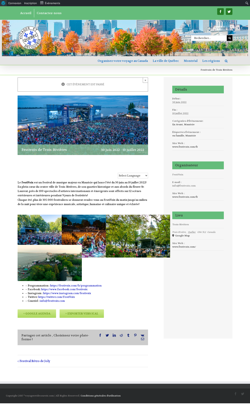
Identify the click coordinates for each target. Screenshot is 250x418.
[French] (127, 168)
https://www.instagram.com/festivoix (67, 293)
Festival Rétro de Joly (35, 361)
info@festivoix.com (52, 301)
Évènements (52, 3)
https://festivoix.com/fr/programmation (76, 285)
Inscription (30, 3)
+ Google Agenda (36, 313)
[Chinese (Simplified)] (117, 168)
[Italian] (136, 168)
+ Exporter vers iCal (81, 313)
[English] (122, 168)
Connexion (14, 3)
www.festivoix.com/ (184, 246)
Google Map (182, 235)
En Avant (177, 124)
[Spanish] (145, 168)
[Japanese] (141, 168)
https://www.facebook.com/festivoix (64, 289)
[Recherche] (226, 60)
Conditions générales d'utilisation (101, 395)
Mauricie (189, 124)
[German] (131, 168)
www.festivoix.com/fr (185, 146)
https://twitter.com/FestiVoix (56, 297)
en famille (178, 135)
